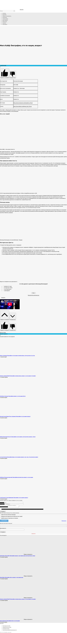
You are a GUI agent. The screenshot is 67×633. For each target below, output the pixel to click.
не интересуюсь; (7, 289)
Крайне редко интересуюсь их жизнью (9, 518)
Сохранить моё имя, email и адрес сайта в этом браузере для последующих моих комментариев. (22, 509)
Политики (5, 17)
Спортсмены (5, 18)
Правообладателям (7, 627)
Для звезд (5, 24)
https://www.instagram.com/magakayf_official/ (23, 102)
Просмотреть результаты (33, 295)
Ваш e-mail (2, 504)
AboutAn (21, 9)
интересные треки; (8, 287)
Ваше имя (2, 502)
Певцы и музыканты (7, 16)
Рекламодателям (6, 625)
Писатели (5, 21)
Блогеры (4, 14)
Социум (4, 22)
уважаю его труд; (8, 286)
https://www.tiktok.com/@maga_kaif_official (23, 106)
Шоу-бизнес (5, 20)
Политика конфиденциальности (10, 629)
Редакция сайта (6, 628)
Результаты (64, 520)
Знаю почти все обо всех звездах (8, 514)
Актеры (4, 13)
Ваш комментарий (4, 506)
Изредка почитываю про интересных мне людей (11, 516)
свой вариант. (7, 290)
